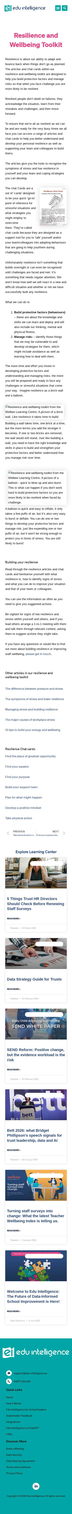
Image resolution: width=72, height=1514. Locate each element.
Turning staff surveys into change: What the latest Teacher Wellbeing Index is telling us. (35, 1216)
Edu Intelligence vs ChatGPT (22, 1428)
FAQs (9, 1434)
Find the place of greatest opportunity (30, 756)
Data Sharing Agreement (20, 1461)
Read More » (13, 918)
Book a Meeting (15, 1448)
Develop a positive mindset (23, 808)
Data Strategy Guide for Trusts (34, 979)
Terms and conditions (18, 1467)
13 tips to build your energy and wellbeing (32, 730)
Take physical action (18, 818)
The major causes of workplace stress (30, 719)
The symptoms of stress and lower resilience (34, 699)
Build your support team (21, 787)
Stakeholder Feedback (19, 1415)
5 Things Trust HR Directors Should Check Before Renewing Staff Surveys (35, 904)
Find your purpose (17, 777)
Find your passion (17, 766)
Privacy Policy (14, 1473)
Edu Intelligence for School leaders (26, 1409)
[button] (58, 8)
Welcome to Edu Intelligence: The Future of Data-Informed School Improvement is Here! (33, 1296)
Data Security (14, 1454)
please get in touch (38, 654)
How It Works (13, 1403)
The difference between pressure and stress (34, 688)
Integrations (13, 1421)
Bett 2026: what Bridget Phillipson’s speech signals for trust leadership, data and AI (34, 1135)
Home (9, 1397)
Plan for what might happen (23, 797)
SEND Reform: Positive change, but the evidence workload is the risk (36, 1055)
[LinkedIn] (36, 1486)
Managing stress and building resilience (31, 709)
